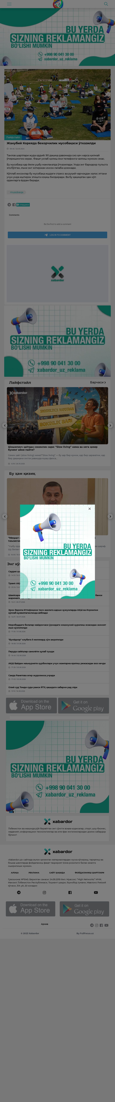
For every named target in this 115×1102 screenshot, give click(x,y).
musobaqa (16, 192)
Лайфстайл (13, 137)
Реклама (34, 872)
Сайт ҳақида (57, 872)
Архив (44, 924)
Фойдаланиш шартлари (89, 872)
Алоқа (15, 872)
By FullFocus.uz (85, 933)
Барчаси (97, 382)
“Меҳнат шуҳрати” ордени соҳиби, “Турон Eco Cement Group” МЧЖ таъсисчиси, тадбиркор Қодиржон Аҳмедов (52, 539)
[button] (4, 444)
